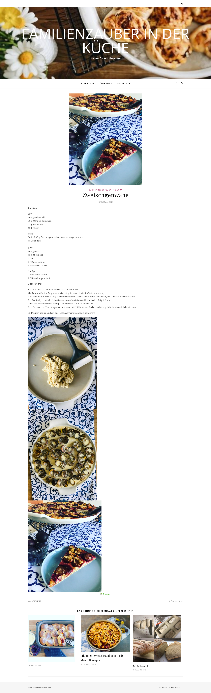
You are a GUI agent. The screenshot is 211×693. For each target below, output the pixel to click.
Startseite (87, 83)
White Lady (116, 190)
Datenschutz (164, 687)
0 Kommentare (176, 601)
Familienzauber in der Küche (105, 40)
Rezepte (122, 83)
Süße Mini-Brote (143, 666)
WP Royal (47, 687)
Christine (36, 601)
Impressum (176, 687)
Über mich (106, 83)
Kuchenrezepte (98, 190)
